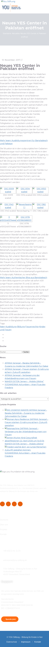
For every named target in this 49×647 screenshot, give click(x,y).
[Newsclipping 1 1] (24, 207)
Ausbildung (11, 327)
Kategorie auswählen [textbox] (11, 399)
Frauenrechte (32, 327)
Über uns (4, 525)
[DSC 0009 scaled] (8, 192)
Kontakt (3, 534)
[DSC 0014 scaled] (24, 192)
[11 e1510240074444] (8, 220)
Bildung (21, 327)
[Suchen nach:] (11, 352)
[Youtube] (20, 504)
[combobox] (24, 399)
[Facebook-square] (2, 504)
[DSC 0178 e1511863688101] (24, 220)
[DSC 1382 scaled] (40, 207)
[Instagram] (8, 504)
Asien (2, 327)
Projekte (3, 529)
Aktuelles (16, 33)
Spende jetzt (10, 619)
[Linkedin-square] (14, 504)
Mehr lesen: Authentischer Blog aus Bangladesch (23, 277)
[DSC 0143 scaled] (8, 207)
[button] (32, 642)
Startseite (7, 33)
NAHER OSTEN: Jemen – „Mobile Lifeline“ (24, 381)
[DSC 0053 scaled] (40, 192)
